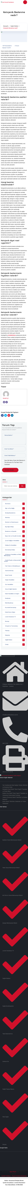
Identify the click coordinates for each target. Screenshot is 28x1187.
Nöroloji (7, 621)
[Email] (4, 402)
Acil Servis (7, 503)
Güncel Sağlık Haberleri (11, 589)
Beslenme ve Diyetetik (10, 531)
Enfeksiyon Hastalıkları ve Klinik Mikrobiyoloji (12, 555)
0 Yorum (17, 45)
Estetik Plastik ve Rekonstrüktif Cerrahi (12, 561)
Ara (4, 480)
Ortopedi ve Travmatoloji (11, 626)
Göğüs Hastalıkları (9, 580)
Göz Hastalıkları (9, 584)
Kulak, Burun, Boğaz (10, 612)
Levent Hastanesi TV (10, 616)
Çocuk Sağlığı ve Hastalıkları (12, 540)
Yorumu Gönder (9, 470)
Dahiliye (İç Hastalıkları (10, 545)
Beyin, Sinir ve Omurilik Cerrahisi (13, 536)
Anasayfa (5, 26)
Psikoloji (7, 630)
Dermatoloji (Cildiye (10, 550)
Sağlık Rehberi (14, 26)
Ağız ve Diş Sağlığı (9, 508)
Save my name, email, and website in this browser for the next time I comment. (14, 462)
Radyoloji (7, 635)
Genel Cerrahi (8, 575)
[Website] (6, 402)
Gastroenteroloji (9, 570)
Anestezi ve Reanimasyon (11, 522)
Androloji (7, 517)
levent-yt (5, 398)
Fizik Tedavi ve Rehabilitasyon (12, 566)
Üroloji (6, 644)
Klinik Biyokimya (9, 603)
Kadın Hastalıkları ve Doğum (12, 593)
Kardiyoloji (7, 598)
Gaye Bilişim (13, 1171)
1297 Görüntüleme (7, 45)
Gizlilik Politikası (6, 1176)
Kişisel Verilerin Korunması (19, 1176)
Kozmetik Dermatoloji (10, 607)
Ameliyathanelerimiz (10, 513)
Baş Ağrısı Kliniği (9, 526)
